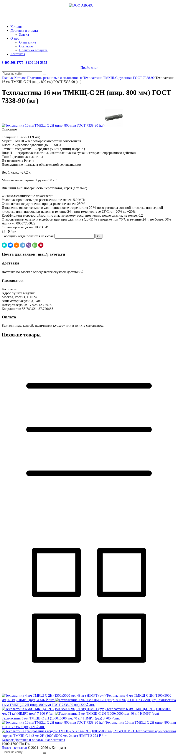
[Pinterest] (40, 245)
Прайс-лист (89, 67)
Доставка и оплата (24, 30)
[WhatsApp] (34, 245)
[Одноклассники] (16, 245)
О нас (14, 38)
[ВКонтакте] (10, 245)
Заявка (24, 34)
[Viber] (28, 245)
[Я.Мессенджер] (4, 245)
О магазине (27, 42)
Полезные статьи (14, 747)
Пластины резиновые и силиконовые (54, 78)
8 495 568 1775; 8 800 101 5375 (24, 62)
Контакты (17, 54)
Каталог (16, 26)
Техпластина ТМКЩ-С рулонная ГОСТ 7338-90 (119, 78)
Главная (7, 78)
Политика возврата (33, 50)
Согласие (26, 46)
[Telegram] (22, 245)
